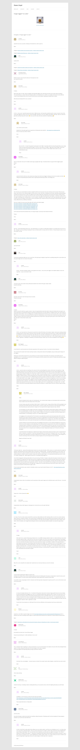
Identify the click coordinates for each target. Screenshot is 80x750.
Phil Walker (21, 304)
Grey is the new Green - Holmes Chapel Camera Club (27, 237)
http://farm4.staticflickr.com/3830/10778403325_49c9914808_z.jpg (26, 204)
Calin (19, 557)
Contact (38, 9)
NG (19, 667)
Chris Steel (20, 475)
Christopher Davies (22, 72)
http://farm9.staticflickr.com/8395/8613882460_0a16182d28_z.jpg (25, 208)
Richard (20, 608)
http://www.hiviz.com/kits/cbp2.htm (53, 130)
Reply (15, 46)
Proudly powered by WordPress (18, 745)
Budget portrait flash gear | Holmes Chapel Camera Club (28, 53)
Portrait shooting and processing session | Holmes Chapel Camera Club (31, 50)
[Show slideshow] (40, 25)
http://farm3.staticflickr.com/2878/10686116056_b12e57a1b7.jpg (25, 203)
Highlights (22, 9)
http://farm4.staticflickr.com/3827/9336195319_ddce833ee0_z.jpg (25, 206)
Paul (19, 252)
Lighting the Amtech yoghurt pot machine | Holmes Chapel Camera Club (31, 67)
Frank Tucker (21, 708)
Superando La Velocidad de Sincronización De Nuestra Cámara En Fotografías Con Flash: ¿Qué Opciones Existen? (38, 622)
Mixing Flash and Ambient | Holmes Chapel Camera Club (28, 70)
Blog (27, 9)
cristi (19, 240)
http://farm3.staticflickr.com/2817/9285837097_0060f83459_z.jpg (25, 207)
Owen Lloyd (18, 5)
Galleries (32, 9)
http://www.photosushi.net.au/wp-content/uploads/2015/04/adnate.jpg (47, 614)
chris (19, 278)
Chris (19, 55)
